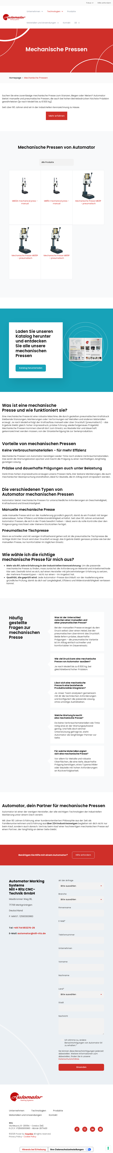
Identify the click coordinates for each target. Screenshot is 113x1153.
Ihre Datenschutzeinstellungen (67, 1149)
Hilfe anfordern (104, 3)
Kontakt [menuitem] (53, 1115)
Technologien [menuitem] (38, 1110)
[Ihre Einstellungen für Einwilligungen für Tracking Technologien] (108, 1148)
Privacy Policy (15, 1136)
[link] (14, 17)
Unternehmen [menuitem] (16, 1110)
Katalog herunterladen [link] (30, 368)
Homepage (15, 77)
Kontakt (66, 22)
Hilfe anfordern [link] (83, 855)
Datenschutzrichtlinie (69, 1059)
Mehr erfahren (56, 115)
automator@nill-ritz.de (32, 933)
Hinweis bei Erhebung (34, 1149)
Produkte (71, 11)
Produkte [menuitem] (58, 1110)
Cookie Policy (30, 1136)
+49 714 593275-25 (24, 927)
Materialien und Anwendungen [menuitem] (25, 1115)
